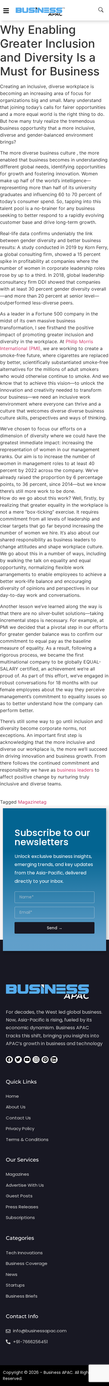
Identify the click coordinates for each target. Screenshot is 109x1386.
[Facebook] (9, 1059)
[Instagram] (36, 1059)
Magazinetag (32, 802)
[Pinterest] (45, 1059)
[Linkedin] (54, 1059)
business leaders (75, 770)
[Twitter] (18, 1059)
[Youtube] (27, 1059)
